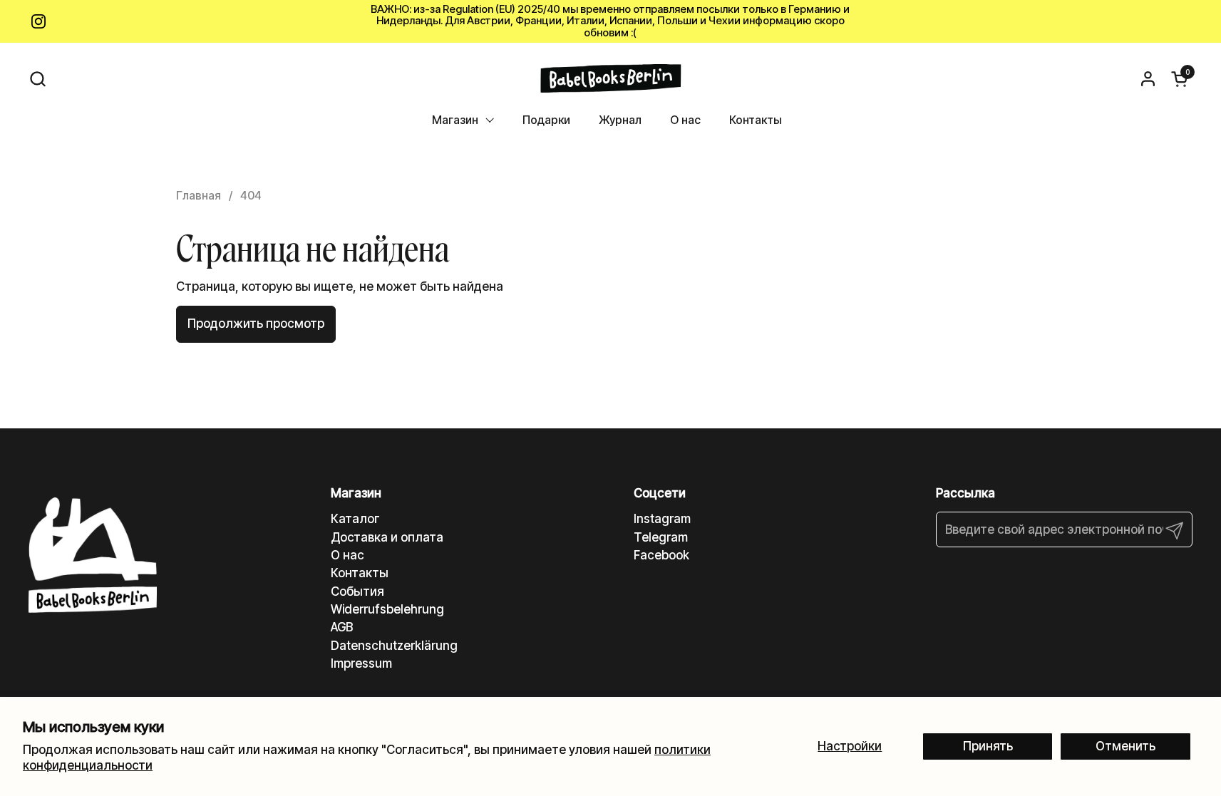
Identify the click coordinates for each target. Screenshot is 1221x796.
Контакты (359, 573)
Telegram (661, 537)
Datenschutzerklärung (394, 646)
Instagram (662, 519)
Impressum (361, 663)
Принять (988, 746)
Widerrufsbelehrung (387, 609)
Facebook (661, 555)
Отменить (1125, 746)
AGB (342, 627)
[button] (37, 79)
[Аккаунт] (1148, 79)
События (357, 591)
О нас (347, 555)
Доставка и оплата (387, 537)
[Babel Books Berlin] (610, 78)
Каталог (355, 519)
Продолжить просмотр (255, 323)
